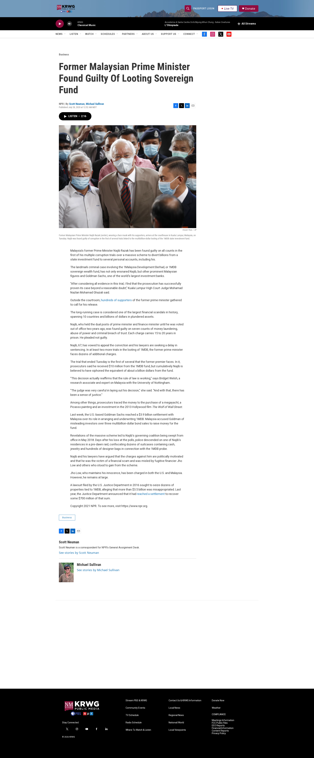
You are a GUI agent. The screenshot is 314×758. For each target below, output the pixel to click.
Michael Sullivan (95, 103)
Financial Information (223, 728)
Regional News (176, 715)
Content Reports (220, 731)
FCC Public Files (220, 723)
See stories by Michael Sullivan (98, 570)
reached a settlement (151, 494)
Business (64, 54)
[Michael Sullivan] (66, 572)
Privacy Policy (219, 733)
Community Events (135, 708)
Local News (174, 708)
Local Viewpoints (177, 730)
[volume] (69, 23)
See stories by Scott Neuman (79, 553)
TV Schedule (132, 715)
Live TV (229, 8)
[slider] (74, 23)
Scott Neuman (77, 103)
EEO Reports (218, 725)
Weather (216, 708)
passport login (203, 8)
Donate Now (218, 700)
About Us (148, 34)
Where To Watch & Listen (138, 730)
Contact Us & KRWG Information (185, 700)
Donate (250, 8)
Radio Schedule (134, 722)
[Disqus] (157, 644)
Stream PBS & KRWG (136, 700)
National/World (176, 722)
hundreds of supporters (116, 300)
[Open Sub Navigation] (65, 34)
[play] (59, 24)
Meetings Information (223, 720)
